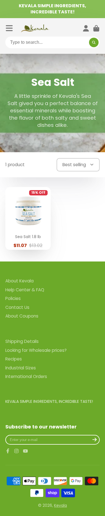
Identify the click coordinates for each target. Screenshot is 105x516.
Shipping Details (22, 341)
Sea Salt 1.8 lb (28, 218)
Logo (35, 28)
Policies (13, 298)
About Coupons (21, 316)
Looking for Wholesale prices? (36, 350)
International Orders (26, 376)
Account (86, 28)
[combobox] (52, 42)
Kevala (60, 505)
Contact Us (17, 307)
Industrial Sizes (20, 368)
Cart (96, 28)
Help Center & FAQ (24, 290)
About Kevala (19, 281)
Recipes (13, 359)
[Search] (94, 42)
